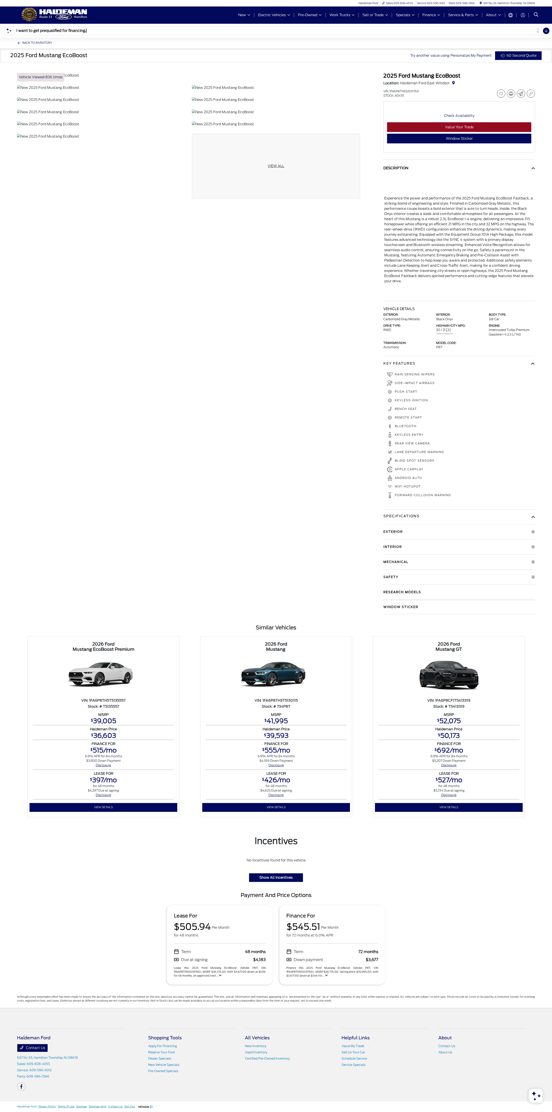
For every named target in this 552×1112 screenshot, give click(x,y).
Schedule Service (354, 1058)
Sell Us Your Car (353, 1052)
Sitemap (81, 1106)
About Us (445, 1052)
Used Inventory (256, 1052)
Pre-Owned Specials (163, 1071)
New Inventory (255, 1046)
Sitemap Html (98, 1106)
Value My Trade (353, 1046)
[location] (481, 3)
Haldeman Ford (27, 1106)
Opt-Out (129, 1106)
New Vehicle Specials (163, 1065)
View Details (103, 807)
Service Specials (353, 1065)
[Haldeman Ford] (54, 15)
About (445, 1037)
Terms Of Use (66, 1106)
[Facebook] (21, 1086)
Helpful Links (356, 1037)
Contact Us (35, 1048)
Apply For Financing (162, 1046)
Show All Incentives (276, 877)
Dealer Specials (159, 1058)
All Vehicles (257, 1037)
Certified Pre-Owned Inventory (267, 1058)
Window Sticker (459, 138)
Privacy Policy (47, 1106)
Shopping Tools (165, 1037)
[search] (536, 15)
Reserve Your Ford (161, 1052)
